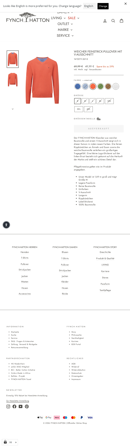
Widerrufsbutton (78, 370)
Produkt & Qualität (105, 258)
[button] (6, 225)
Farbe (83, 80)
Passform (105, 283)
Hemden (25, 252)
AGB (73, 363)
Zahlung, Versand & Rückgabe (24, 344)
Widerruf (75, 366)
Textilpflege (105, 290)
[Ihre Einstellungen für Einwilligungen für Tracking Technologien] (5, 441)
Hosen (25, 288)
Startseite (15, 332)
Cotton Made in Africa (20, 373)
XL (100, 101)
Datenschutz (77, 373)
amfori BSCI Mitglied (20, 366)
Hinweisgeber (77, 376)
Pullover (25, 264)
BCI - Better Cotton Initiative (23, 370)
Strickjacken (25, 269)
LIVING (105, 264)
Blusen (65, 252)
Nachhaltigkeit (78, 338)
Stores (105, 277)
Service (64, 35)
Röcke (65, 293)
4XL (88, 109)
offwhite (116, 86)
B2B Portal (76, 344)
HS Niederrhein (18, 363)
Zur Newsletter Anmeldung (17, 400)
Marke (64, 29)
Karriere (105, 271)
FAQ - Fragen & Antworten (22, 341)
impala (108, 86)
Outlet (64, 23)
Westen (24, 281)
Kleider (65, 281)
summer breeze (85, 86)
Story (74, 332)
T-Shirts (24, 257)
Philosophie (77, 335)
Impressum (76, 379)
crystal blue (78, 86)
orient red (93, 86)
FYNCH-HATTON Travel (21, 379)
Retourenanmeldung (19, 347)
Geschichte (105, 252)
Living (57, 17)
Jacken (25, 276)
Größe (79, 95)
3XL (79, 109)
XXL (109, 101)
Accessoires (25, 293)
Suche (13, 335)
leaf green (100, 86)
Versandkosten (95, 69)
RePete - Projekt (18, 376)
